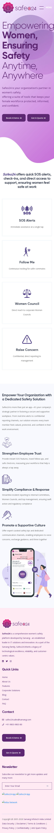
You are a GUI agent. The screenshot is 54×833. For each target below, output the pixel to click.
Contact (5, 699)
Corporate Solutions (11, 690)
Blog (4, 694)
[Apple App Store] (23, 794)
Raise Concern (27, 350)
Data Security (8, 823)
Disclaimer (21, 823)
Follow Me (27, 262)
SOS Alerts (27, 220)
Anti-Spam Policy (39, 828)
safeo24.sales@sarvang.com (18, 719)
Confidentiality (23, 828)
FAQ (4, 703)
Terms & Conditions (36, 823)
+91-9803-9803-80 (14, 724)
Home (5, 677)
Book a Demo (12, 117)
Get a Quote (37, 117)
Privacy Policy (8, 828)
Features (6, 686)
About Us (6, 681)
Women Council (27, 304)
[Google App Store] (9, 794)
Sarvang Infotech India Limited (37, 819)
